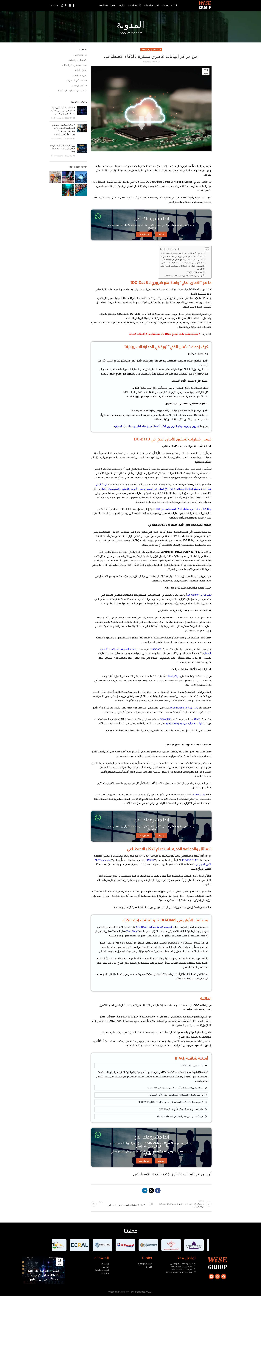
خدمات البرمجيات (79, 85)
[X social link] (151, 1190)
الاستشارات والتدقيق (77, 60)
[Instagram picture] (81, 177)
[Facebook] (223, 1276)
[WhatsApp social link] (62, 5)
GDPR (150, 860)
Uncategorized (80, 55)
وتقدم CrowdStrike (131, 599)
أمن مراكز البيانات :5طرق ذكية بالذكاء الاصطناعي (184, 275)
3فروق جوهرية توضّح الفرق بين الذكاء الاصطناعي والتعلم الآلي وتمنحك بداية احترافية (156, 426)
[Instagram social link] (70, 5)
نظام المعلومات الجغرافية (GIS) (72, 90)
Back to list (151, 1204)
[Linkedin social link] (66, 5)
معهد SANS (198, 794)
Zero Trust (131, 931)
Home (140, 33)
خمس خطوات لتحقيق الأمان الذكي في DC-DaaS (182, 260)
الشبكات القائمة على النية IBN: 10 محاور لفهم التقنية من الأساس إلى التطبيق (63, 111)
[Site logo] (205, 5)
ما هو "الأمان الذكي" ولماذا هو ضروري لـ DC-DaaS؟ (181, 253)
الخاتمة (199, 269)
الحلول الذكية (81, 70)
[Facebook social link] (73, 5)
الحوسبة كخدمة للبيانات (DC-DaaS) (154, 927)
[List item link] (174, 1266)
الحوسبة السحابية (79, 75)
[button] (52, 1245)
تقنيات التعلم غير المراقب (123, 649)
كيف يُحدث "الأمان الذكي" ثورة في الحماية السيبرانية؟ (181, 257)
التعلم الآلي (107, 360)
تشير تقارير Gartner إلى (199, 594)
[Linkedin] (211, 1276)
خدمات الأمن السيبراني (76, 80)
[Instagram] (217, 1276)
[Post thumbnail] (82, 113)
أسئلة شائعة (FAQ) (194, 272)
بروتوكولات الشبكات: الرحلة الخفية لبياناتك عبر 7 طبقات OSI (62, 148)
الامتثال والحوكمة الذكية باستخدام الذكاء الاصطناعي (182, 263)
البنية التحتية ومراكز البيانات (127, 33)
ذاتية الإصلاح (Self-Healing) (184, 707)
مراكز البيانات (172, 676)
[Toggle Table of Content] (206, 249)
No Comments (57, 118)
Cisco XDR (165, 719)
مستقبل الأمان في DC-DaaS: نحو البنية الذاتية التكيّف (181, 266)
